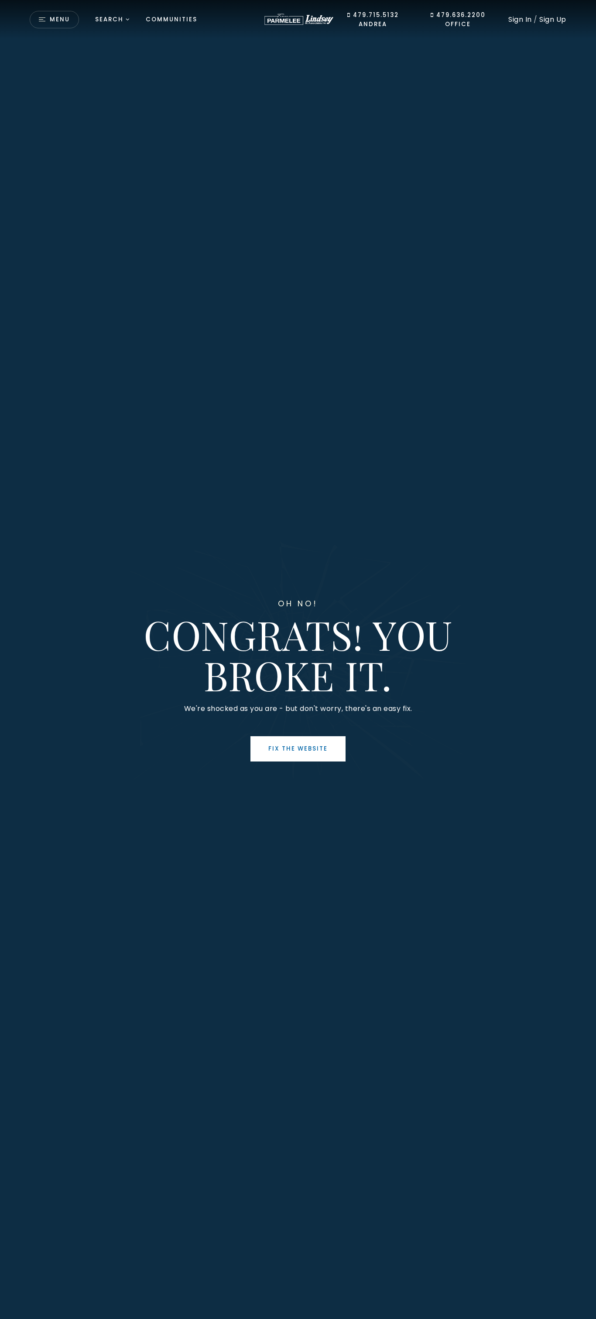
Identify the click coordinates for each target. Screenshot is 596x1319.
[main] (298, 659)
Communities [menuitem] (171, 19)
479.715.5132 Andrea (375, 19)
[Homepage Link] (298, 19)
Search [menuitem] (109, 19)
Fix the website (298, 748)
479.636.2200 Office (460, 19)
